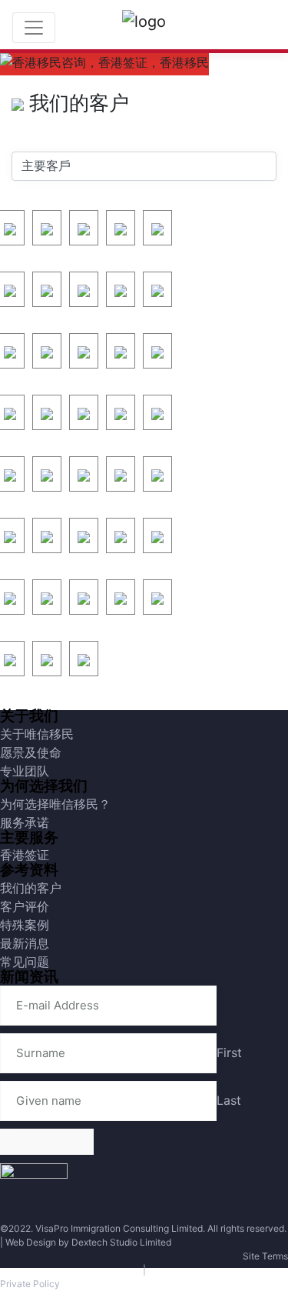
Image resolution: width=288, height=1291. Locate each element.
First (229, 1052)
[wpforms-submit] (47, 1142)
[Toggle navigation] (33, 27)
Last (229, 1100)
